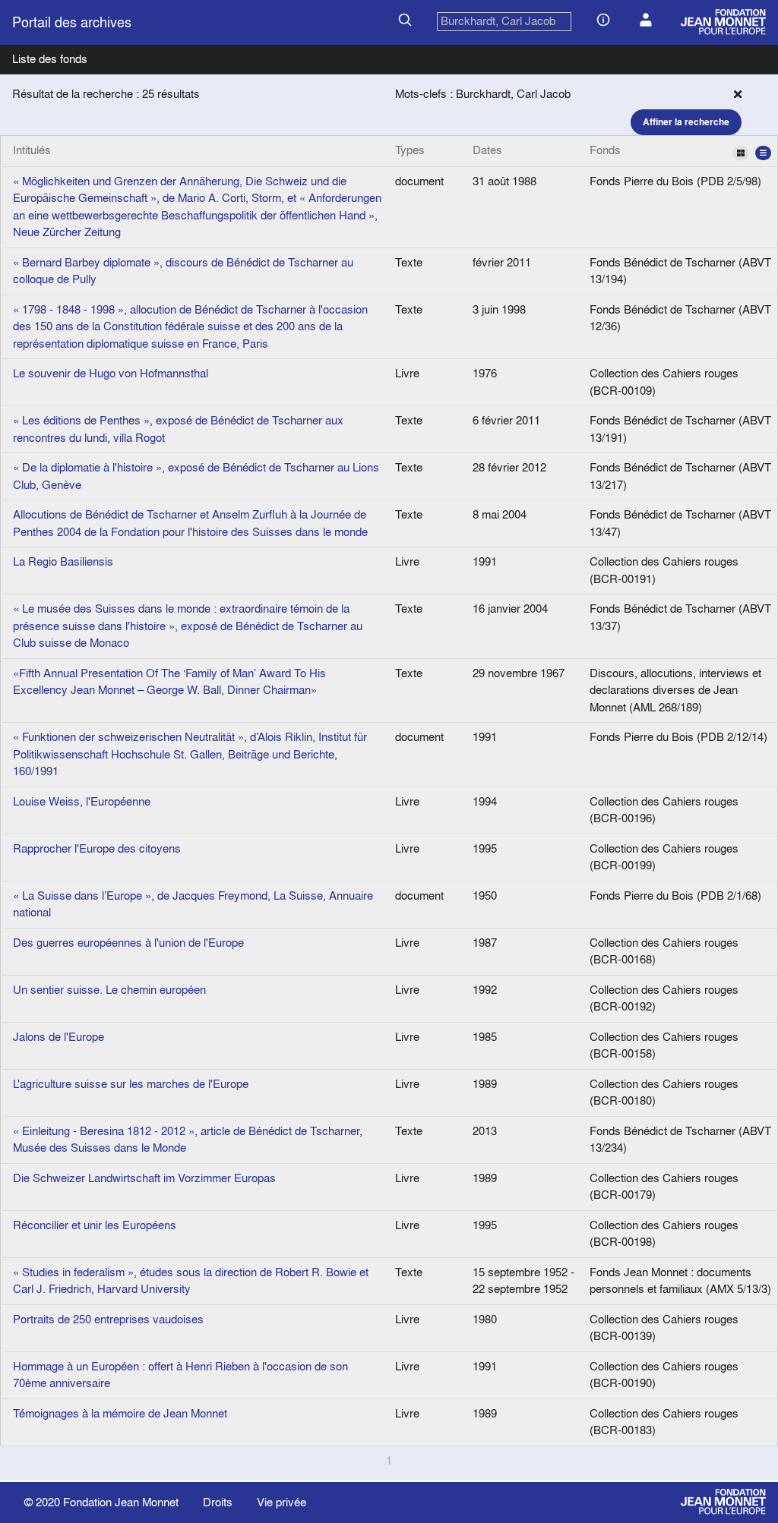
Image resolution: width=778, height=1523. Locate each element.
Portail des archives (71, 22)
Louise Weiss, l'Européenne (81, 801)
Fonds (605, 150)
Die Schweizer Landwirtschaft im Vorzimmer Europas (144, 1178)
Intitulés (32, 150)
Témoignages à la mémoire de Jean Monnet (120, 1413)
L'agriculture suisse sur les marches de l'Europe (130, 1084)
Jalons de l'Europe (58, 1037)
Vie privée (281, 1502)
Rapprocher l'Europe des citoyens (97, 848)
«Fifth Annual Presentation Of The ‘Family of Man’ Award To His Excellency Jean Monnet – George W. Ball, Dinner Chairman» (169, 681)
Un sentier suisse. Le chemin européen (109, 990)
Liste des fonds (49, 59)
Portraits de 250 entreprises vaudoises (108, 1319)
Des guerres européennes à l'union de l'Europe (128, 943)
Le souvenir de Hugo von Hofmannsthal (110, 373)
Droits (217, 1502)
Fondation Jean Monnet (121, 1502)
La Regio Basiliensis (63, 561)
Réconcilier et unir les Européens (94, 1225)
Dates (487, 150)
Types (410, 150)
